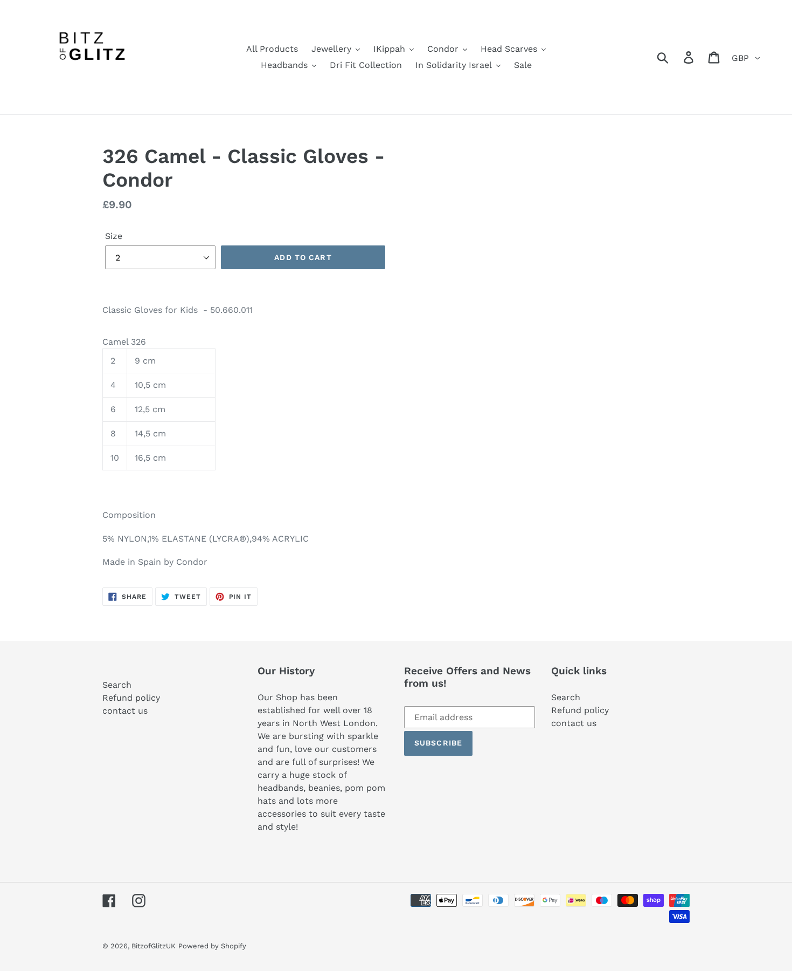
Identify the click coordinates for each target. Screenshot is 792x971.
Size (113, 236)
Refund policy (131, 698)
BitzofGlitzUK (153, 946)
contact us (125, 711)
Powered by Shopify (212, 946)
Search (116, 685)
